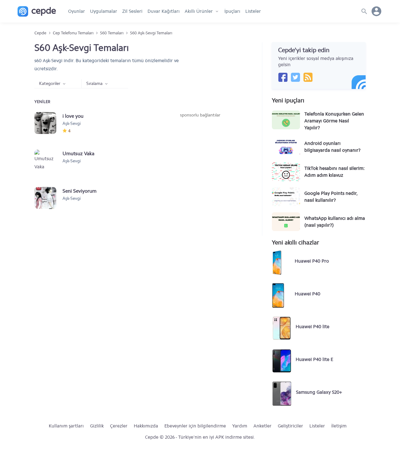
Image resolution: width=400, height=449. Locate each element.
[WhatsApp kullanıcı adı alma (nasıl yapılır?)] (286, 221)
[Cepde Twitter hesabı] (295, 77)
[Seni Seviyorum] (48, 198)
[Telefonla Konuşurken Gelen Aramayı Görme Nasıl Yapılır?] (286, 120)
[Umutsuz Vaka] (48, 160)
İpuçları (232, 11)
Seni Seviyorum (79, 191)
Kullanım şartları (66, 426)
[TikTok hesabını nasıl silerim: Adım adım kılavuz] (286, 171)
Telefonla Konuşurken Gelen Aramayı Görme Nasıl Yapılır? (334, 121)
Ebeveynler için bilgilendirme (195, 426)
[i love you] (48, 123)
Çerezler (119, 426)
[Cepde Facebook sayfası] (283, 77)
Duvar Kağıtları (164, 11)
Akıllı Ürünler (199, 11)
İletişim (339, 426)
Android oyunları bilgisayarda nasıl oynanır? (332, 147)
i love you (72, 116)
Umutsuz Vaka (78, 153)
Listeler (253, 11)
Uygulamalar (103, 11)
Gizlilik (97, 426)
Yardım (239, 426)
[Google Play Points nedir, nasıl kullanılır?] (286, 196)
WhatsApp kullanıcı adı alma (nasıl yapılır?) (334, 221)
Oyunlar (76, 11)
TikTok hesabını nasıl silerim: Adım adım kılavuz (334, 171)
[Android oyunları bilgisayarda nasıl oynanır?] (286, 146)
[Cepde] (36, 11)
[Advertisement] (200, 165)
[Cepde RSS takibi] (307, 77)
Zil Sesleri (132, 11)
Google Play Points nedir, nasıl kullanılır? (331, 196)
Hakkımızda (146, 426)
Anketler (262, 426)
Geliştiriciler (290, 426)
